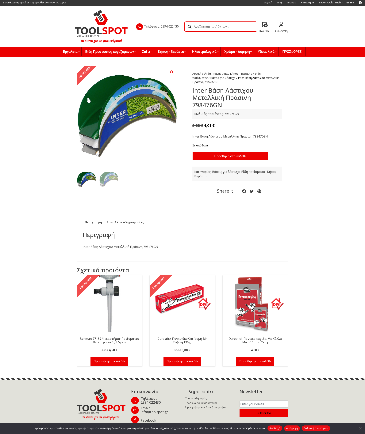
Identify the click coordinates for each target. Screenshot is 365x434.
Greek (350, 2)
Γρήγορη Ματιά (109, 306)
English (339, 2)
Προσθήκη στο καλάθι (230, 156)
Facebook (148, 420)
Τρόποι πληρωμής (196, 398)
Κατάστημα (307, 2)
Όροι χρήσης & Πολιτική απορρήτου (206, 407)
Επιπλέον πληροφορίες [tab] (125, 222)
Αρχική (268, 2)
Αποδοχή (274, 428)
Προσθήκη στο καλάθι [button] (109, 361)
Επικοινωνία (326, 2)
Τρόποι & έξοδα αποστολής (201, 403)
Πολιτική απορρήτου (316, 428)
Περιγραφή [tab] (93, 222)
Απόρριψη (292, 428)
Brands (291, 2)
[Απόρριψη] (360, 428)
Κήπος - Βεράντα (241, 73)
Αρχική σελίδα (201, 73)
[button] (171, 72)
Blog (279, 2)
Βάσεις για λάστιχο (223, 78)
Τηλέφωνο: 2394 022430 (161, 26)
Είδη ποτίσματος (253, 172)
